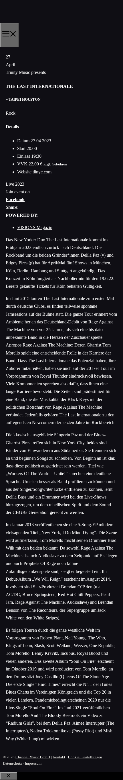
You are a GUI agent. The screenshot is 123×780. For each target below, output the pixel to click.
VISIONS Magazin (34, 227)
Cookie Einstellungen (85, 757)
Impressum (33, 763)
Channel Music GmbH (32, 757)
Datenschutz (12, 763)
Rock (10, 113)
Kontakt (59, 757)
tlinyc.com (42, 171)
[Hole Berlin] (27, 21)
